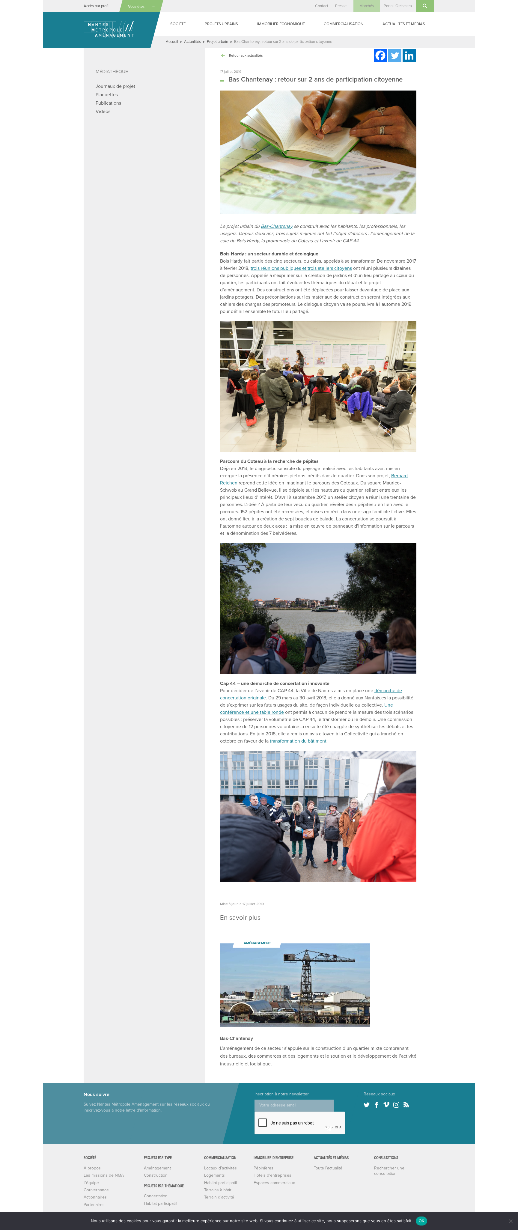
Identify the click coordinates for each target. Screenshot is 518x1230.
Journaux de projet (115, 86)
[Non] (511, 1221)
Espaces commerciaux (274, 1182)
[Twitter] (394, 55)
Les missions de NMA (104, 1175)
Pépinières (263, 1168)
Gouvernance (96, 1190)
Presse (341, 6)
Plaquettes (107, 95)
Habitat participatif (160, 1203)
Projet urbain (217, 41)
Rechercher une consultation (389, 1171)
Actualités (192, 41)
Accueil (172, 41)
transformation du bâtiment (298, 741)
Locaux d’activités (220, 1168)
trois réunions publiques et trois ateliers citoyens (301, 268)
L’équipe (91, 1182)
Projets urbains (221, 24)
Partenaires (94, 1204)
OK (421, 1220)
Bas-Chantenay (277, 226)
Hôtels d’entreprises (272, 1175)
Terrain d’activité (219, 1197)
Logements (214, 1175)
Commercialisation (343, 24)
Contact (321, 6)
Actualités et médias (404, 24)
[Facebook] (380, 55)
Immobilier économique (281, 24)
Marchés (366, 6)
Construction (156, 1175)
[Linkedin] (409, 55)
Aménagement (157, 1168)
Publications (108, 103)
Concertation (156, 1196)
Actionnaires (95, 1197)
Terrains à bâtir (217, 1190)
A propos (92, 1168)
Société (178, 24)
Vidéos (103, 112)
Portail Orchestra (398, 6)
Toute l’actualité (328, 1168)
